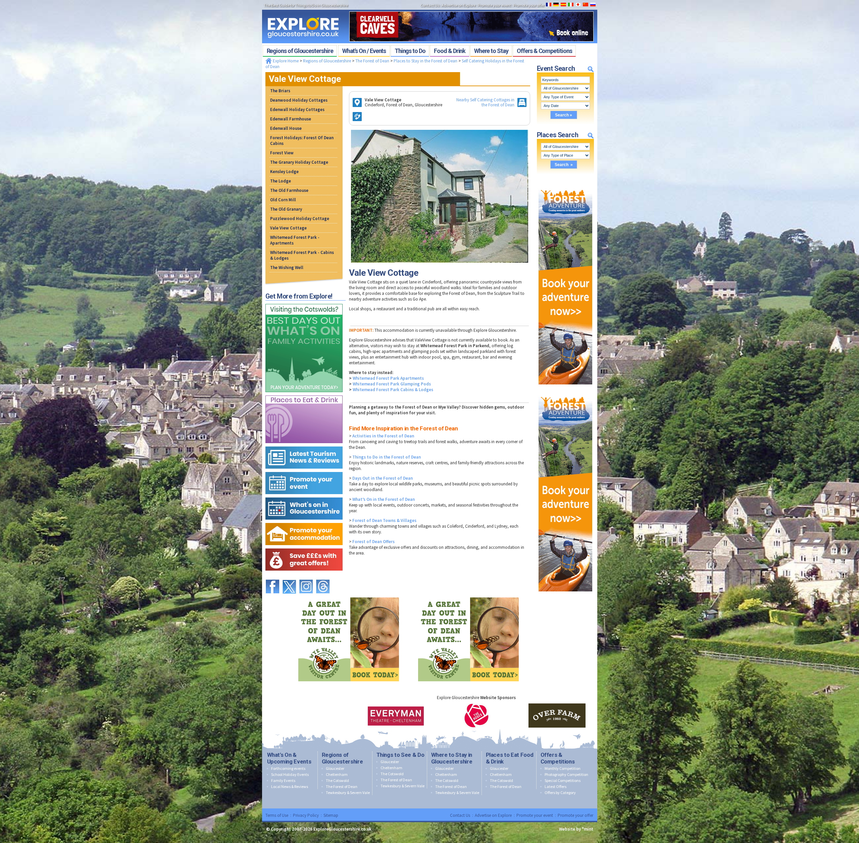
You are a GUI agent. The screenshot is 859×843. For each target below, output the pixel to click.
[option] (396, 715)
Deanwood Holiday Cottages (298, 100)
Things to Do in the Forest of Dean (386, 457)
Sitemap (330, 815)
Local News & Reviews (289, 786)
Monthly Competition (562, 768)
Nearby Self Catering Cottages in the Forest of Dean (485, 102)
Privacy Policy (306, 815)
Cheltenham (337, 774)
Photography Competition (566, 774)
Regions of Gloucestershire (327, 61)
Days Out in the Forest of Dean (382, 478)
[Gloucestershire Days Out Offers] (304, 547)
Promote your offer (575, 815)
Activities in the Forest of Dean (383, 436)
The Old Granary (286, 209)
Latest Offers (555, 786)
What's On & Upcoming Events (289, 758)
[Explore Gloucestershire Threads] (322, 576)
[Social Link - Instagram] (306, 576)
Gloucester (335, 768)
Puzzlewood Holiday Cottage (299, 218)
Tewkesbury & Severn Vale (348, 792)
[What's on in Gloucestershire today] (304, 496)
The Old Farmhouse (289, 190)
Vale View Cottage (288, 228)
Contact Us (460, 815)
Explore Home (285, 61)
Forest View (282, 153)
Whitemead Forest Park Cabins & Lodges (393, 389)
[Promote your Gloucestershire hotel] (304, 521)
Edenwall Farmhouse (290, 119)
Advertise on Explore (493, 815)
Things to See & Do (400, 754)
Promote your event (534, 815)
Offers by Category (560, 792)
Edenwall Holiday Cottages (297, 109)
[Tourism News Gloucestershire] (304, 445)
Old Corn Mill (283, 200)
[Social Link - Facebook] (272, 576)
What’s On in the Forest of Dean (383, 499)
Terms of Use (276, 815)
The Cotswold (337, 780)
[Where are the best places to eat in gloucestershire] (304, 394)
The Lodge (280, 181)
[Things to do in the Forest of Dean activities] (565, 182)
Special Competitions (562, 780)
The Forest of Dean (372, 61)
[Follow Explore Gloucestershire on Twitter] (289, 576)
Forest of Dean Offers (373, 541)
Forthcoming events (288, 768)
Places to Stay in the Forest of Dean (425, 61)
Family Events (283, 780)
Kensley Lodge (284, 171)
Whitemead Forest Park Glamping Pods (392, 384)
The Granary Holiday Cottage (299, 162)
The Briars (280, 91)
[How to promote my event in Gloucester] (304, 470)
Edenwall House (286, 128)
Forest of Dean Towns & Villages (384, 520)
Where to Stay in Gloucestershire (451, 758)
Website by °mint (576, 829)
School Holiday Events (290, 774)
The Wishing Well (286, 267)
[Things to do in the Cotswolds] (304, 302)
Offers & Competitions (558, 758)
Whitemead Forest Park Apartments (388, 378)
